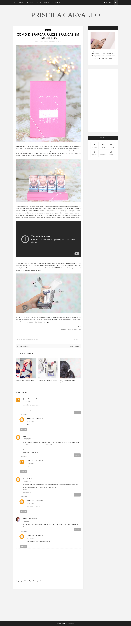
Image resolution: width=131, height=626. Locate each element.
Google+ (94, 155)
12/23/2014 (26, 521)
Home (14, 2)
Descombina (27, 492)
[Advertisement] (48, 608)
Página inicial (56, 2)
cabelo (27, 340)
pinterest (102, 155)
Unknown (27, 478)
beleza (48, 30)
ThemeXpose (70, 623)
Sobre (21, 2)
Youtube (39, 2)
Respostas (24, 414)
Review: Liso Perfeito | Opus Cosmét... (47, 382)
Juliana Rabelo (30, 399)
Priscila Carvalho (65, 15)
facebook (94, 147)
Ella (25, 436)
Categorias (29, 2)
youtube (111, 155)
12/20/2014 (26, 439)
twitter (103, 147)
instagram (111, 147)
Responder (77, 412)
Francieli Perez (30, 518)
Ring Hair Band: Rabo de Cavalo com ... (68, 382)
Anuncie (46, 2)
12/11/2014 (26, 402)
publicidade (34, 340)
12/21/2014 (26, 481)
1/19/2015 (30, 421)
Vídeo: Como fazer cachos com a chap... (25, 382)
